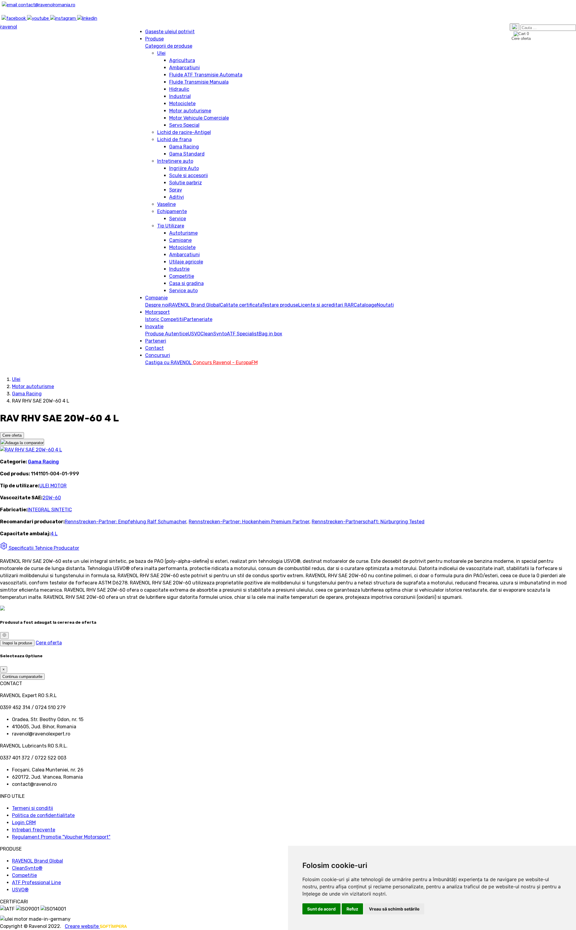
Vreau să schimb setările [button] (394, 908)
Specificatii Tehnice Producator (43, 548)
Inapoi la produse (17, 643)
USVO (194, 334)
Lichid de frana (174, 139)
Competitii (172, 319)
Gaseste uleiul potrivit (170, 31)
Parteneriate (198, 319)
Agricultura (182, 60)
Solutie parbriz (185, 183)
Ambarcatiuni (184, 67)
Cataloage (365, 305)
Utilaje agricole (186, 262)
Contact (154, 348)
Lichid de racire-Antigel (184, 132)
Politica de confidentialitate (43, 815)
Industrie (179, 269)
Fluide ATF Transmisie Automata (205, 75)
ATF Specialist (243, 334)
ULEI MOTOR (53, 486)
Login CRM (24, 822)
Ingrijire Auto (184, 168)
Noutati (385, 305)
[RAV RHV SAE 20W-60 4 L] (31, 450)
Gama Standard (187, 154)
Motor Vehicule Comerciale (199, 118)
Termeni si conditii (32, 808)
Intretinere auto (175, 161)
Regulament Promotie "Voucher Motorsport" (61, 837)
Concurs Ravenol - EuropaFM (225, 362)
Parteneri (155, 341)
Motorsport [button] (157, 312)
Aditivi (176, 197)
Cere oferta (12, 435)
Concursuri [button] (157, 355)
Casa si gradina (186, 283)
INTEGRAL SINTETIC (50, 510)
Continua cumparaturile (22, 676)
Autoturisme (183, 233)
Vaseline (166, 204)
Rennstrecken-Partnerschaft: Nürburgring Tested (368, 521)
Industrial (180, 96)
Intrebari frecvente (33, 830)
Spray (175, 190)
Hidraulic (179, 89)
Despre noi (157, 305)
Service (177, 218)
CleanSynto (213, 334)
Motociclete (182, 103)
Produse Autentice (166, 334)
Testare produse (280, 305)
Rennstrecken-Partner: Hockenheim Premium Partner (249, 521)
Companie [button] (156, 298)
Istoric (152, 319)
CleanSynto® (27, 868)
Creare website (82, 926)
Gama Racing (184, 147)
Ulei (161, 53)
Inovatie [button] (154, 326)
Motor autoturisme (190, 111)
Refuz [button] (352, 908)
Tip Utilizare (170, 226)
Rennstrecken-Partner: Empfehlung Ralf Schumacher (125, 521)
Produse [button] (154, 39)
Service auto (183, 290)
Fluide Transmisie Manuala (199, 82)
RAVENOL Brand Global (194, 305)
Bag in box (270, 334)
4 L (54, 533)
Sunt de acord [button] (321, 908)
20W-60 (52, 498)
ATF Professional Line (36, 882)
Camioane (180, 240)
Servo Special (184, 125)
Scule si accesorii (188, 175)
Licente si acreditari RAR (326, 305)
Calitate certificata (241, 305)
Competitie (181, 276)
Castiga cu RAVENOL (168, 362)
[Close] (4, 635)
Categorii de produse (168, 46)
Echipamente (172, 211)
